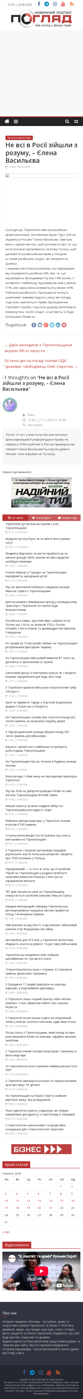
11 (17, 1201)
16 (72, 1201)
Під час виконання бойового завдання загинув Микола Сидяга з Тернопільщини (37, 589)
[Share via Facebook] (33, 324)
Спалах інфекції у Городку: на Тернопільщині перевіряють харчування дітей (35, 574)
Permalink (35, 425)
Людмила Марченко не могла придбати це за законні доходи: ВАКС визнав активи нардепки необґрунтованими (37, 557)
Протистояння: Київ (19, 137)
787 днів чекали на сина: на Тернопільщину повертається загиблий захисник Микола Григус (38, 894)
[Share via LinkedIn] (58, 324)
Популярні (43, 518)
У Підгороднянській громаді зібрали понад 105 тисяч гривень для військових (37, 734)
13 (39, 1201)
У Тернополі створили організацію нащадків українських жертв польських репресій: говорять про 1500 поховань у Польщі (39, 854)
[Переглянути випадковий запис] (76, 121)
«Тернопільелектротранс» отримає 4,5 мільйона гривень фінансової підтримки (38, 971)
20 (39, 1208)
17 (6, 1208)
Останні (17, 518)
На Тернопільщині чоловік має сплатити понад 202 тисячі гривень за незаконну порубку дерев (40, 719)
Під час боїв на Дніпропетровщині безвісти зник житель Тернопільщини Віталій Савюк (38, 793)
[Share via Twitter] (52, 324)
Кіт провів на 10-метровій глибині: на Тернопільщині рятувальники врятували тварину (41, 645)
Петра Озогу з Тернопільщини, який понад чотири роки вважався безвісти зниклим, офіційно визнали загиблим (40, 1036)
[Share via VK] (39, 324)
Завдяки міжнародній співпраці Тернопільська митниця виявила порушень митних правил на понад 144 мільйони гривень (37, 910)
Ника (31, 415)
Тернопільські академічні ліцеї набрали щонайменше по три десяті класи (32, 957)
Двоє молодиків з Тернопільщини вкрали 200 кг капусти (38, 347)
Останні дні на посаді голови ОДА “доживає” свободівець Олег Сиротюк (41, 363)
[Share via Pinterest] (64, 324)
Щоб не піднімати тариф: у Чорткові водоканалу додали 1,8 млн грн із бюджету (38, 704)
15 (61, 1201)
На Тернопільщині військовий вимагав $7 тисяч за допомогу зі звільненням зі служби (39, 660)
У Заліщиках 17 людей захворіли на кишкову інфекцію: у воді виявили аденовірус (35, 986)
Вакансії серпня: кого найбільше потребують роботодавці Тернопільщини (36, 749)
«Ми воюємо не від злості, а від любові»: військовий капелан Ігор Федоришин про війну (41, 927)
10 (6, 1201)
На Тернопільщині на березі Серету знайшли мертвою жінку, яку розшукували (35, 1098)
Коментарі (69, 518)
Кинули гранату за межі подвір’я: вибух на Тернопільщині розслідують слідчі (34, 808)
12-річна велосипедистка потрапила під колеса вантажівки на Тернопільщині (37, 837)
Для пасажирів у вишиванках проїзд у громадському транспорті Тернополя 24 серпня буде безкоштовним (41, 606)
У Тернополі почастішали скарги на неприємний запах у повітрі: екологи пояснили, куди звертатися (40, 1020)
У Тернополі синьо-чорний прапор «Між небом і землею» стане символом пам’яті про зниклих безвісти (38, 1003)
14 (50, 1201)
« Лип (6, 1232)
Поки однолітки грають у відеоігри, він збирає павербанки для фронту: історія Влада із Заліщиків (40, 1112)
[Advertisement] (41, 71)
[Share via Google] (46, 324)
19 (28, 1208)
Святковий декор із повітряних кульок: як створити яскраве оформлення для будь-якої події (40, 675)
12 (28, 1201)
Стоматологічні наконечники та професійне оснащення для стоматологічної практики (35, 1127)
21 (50, 1208)
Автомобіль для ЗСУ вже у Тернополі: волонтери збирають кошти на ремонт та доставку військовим (41, 942)
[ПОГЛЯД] (6, 121)
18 (17, 1208)
